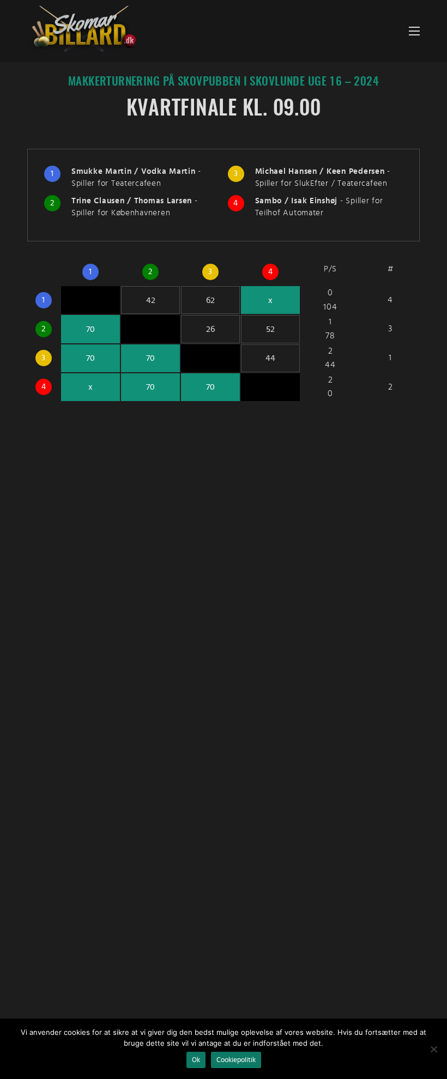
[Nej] (433, 1049)
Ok (196, 1060)
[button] (414, 30)
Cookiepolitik (236, 1060)
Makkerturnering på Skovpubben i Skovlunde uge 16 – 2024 (223, 82)
